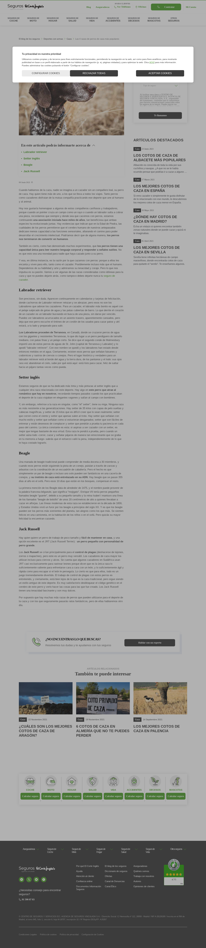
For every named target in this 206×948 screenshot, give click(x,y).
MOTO (51, 790)
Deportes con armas (53, 39)
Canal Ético (110, 886)
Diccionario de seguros (116, 871)
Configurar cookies (46, 73)
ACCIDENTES (134, 790)
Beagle (28, 164)
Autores (137, 881)
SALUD (93, 790)
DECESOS (155, 790)
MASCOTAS (175, 790)
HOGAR (72, 790)
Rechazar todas (94, 73)
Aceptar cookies (160, 73)
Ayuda (79, 871)
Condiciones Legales (28, 934)
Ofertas (108, 876)
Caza (69, 39)
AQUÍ (151, 62)
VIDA (113, 790)
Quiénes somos (141, 871)
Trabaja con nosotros (143, 876)
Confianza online (84, 881)
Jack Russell (32, 171)
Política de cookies (48, 934)
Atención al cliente (85, 876)
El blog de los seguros (29, 39)
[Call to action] (21, 879)
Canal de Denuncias (115, 881)
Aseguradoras (140, 866)
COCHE (30, 790)
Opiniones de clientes (144, 886)
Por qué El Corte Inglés (87, 866)
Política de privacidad (69, 934)
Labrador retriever (35, 152)
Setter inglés (32, 158)
